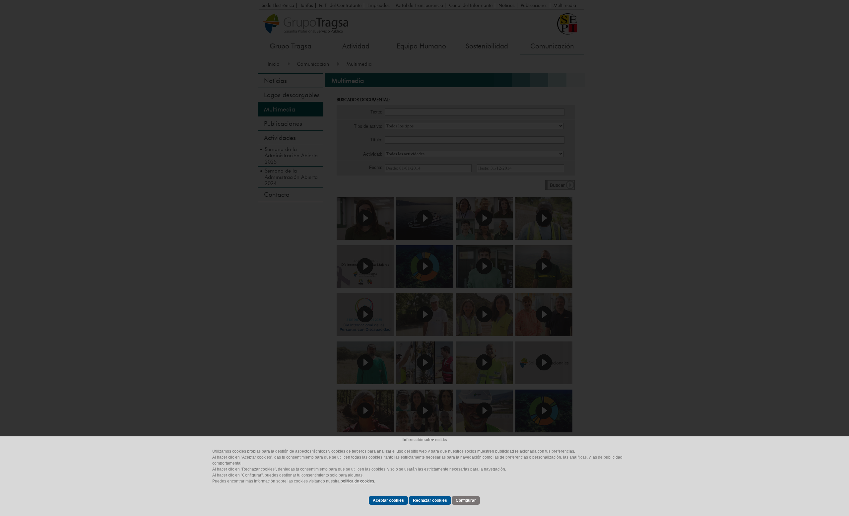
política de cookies (357, 481)
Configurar (466, 500)
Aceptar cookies (388, 500)
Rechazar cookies (430, 500)
